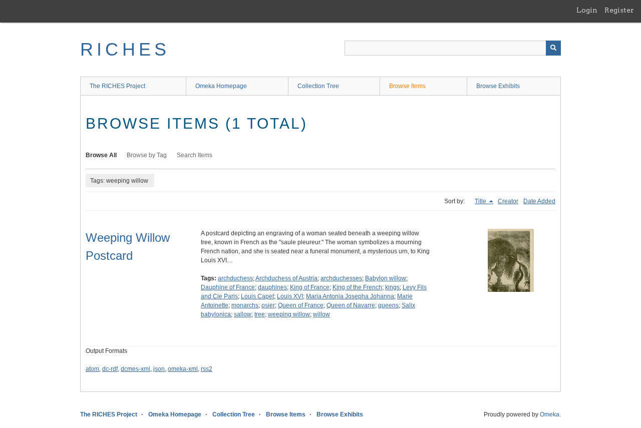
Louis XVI (290, 296)
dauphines (272, 287)
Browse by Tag (147, 155)
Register (619, 10)
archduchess (235, 278)
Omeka (549, 414)
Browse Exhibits (498, 86)
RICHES (125, 49)
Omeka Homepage (221, 86)
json (159, 368)
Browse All (101, 155)
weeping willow (289, 314)
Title (481, 201)
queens (388, 305)
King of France (310, 287)
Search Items (194, 155)
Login (586, 10)
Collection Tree (318, 86)
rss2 (206, 368)
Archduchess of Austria (286, 278)
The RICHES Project (117, 86)
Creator (508, 201)
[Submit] (553, 48)
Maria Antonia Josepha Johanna (350, 296)
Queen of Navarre (351, 305)
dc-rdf (110, 368)
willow (321, 314)
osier (268, 305)
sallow (242, 314)
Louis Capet (257, 296)
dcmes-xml (135, 368)
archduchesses (341, 278)
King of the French (357, 287)
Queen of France (301, 305)
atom (92, 368)
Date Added (539, 201)
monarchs (244, 305)
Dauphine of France (228, 287)
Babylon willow (385, 278)
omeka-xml (183, 368)
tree (259, 314)
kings (392, 287)
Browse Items (407, 86)
